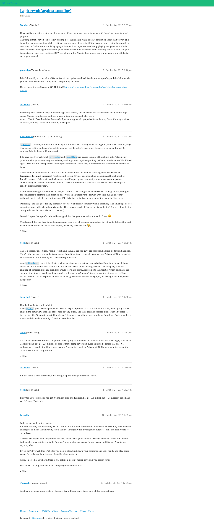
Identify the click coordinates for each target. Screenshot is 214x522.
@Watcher (25, 144)
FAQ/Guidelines (50, 511)
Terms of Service (69, 511)
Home (23, 511)
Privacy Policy (87, 511)
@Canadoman (32, 263)
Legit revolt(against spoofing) (45, 10)
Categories (34, 511)
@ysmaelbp (55, 157)
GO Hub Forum (9, 3)
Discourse (37, 518)
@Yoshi (29, 308)
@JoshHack (71, 157)
